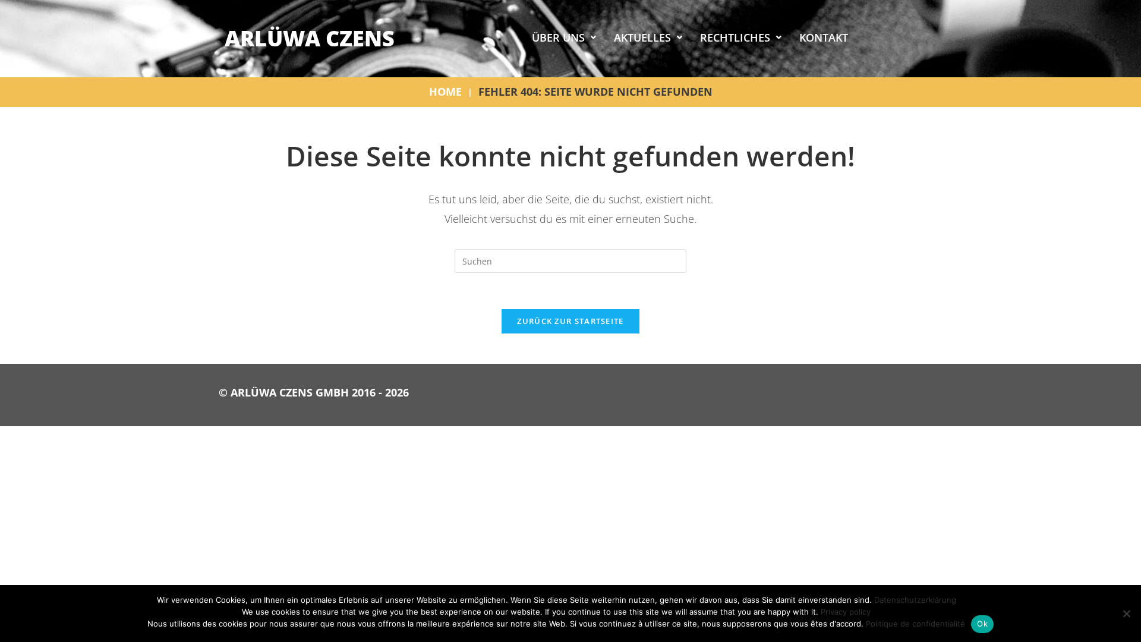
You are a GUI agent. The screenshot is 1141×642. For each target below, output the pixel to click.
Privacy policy (846, 611)
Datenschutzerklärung (915, 600)
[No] (1126, 613)
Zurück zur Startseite (570, 321)
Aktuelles (642, 37)
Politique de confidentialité (915, 623)
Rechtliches (735, 37)
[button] (564, 37)
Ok (982, 623)
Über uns (558, 37)
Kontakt (823, 37)
